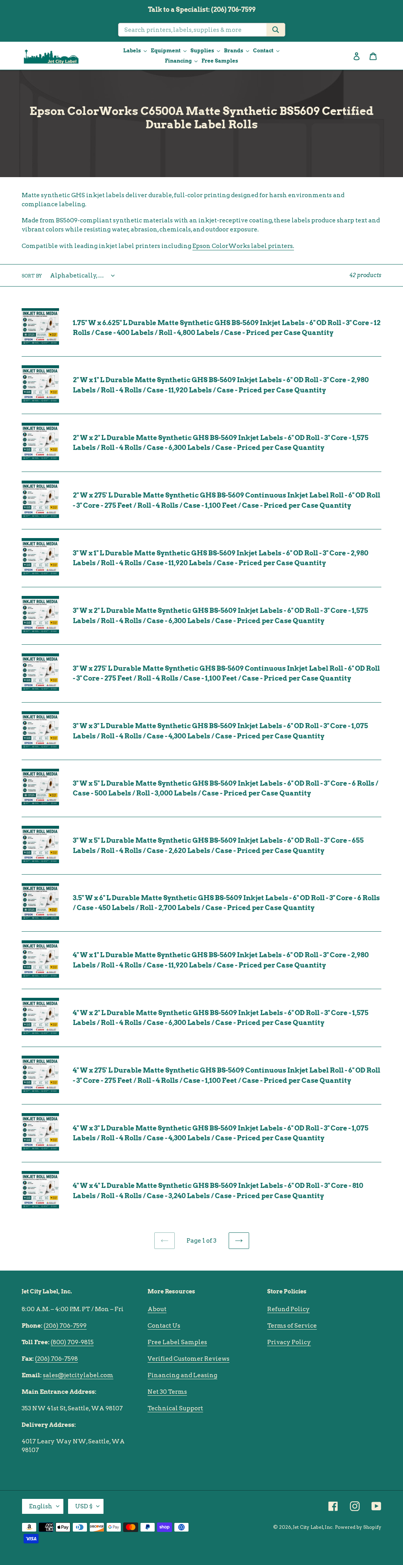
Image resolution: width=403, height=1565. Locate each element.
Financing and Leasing (182, 1375)
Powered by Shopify (358, 1527)
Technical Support (175, 1408)
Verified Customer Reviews (188, 1358)
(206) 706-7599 (65, 1325)
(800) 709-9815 (72, 1342)
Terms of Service (292, 1325)
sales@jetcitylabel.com (78, 1375)
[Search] (275, 29)
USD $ (83, 1506)
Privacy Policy (289, 1342)
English (40, 1506)
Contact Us (164, 1325)
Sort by (32, 276)
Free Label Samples (177, 1342)
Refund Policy (288, 1309)
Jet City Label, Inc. (313, 1527)
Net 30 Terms (167, 1391)
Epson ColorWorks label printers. (243, 246)
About (157, 1309)
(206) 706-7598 (56, 1358)
